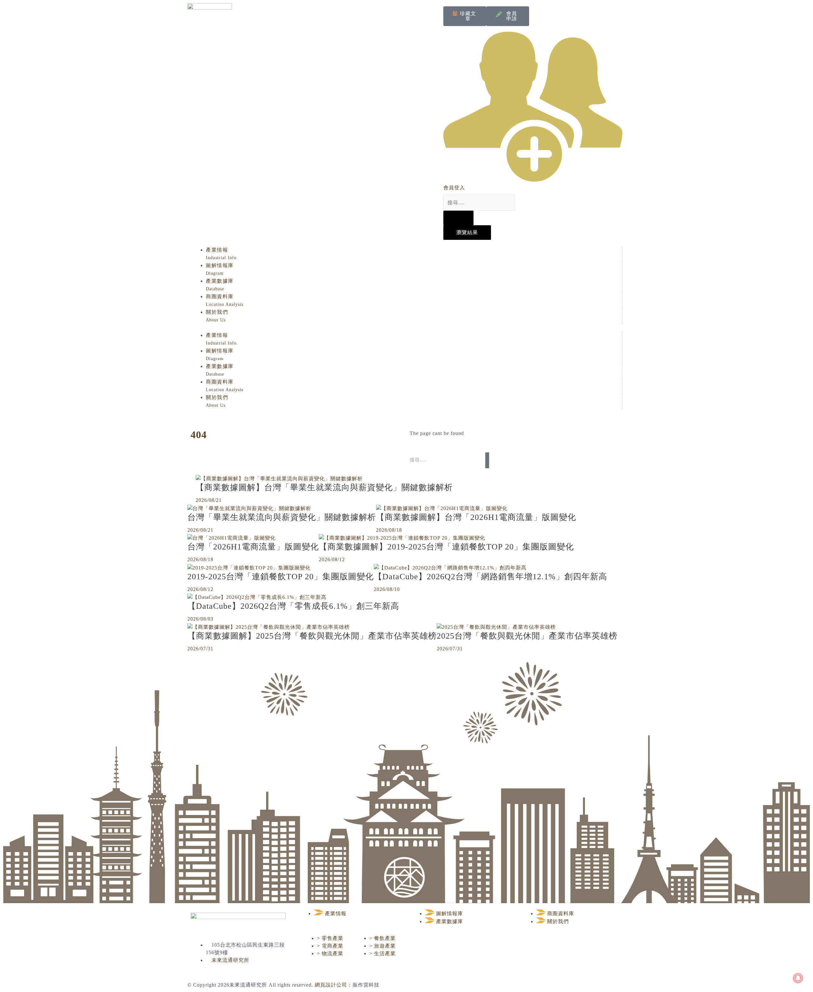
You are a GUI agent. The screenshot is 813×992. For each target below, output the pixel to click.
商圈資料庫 (224, 300)
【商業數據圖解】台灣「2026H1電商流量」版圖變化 (476, 517)
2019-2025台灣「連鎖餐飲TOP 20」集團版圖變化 (280, 576)
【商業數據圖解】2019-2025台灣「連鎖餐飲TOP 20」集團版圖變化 (446, 546)
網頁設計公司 (331, 985)
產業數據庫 (220, 284)
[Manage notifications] (798, 978)
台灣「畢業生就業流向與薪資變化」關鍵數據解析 (281, 517)
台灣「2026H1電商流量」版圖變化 (253, 546)
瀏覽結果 (467, 232)
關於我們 (217, 315)
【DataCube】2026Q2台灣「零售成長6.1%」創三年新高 (293, 606)
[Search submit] (458, 218)
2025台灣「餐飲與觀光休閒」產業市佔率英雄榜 (527, 636)
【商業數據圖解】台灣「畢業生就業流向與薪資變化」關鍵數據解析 (324, 487)
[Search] (487, 460)
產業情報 (222, 253)
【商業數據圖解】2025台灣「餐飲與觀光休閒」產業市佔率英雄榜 (312, 636)
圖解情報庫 (220, 269)
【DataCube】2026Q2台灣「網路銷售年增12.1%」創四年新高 (490, 576)
